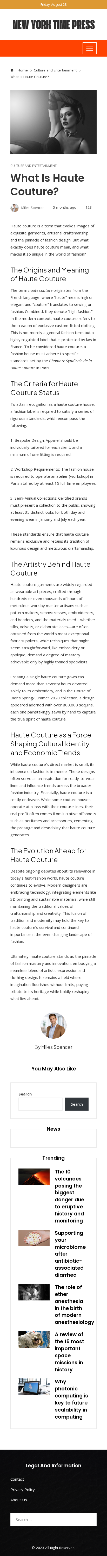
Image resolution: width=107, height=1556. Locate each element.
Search (25, 1094)
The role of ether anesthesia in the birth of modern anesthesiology (74, 1305)
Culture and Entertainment (33, 165)
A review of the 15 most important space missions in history (69, 1352)
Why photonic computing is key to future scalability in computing (71, 1399)
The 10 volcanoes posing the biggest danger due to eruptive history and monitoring (69, 1196)
